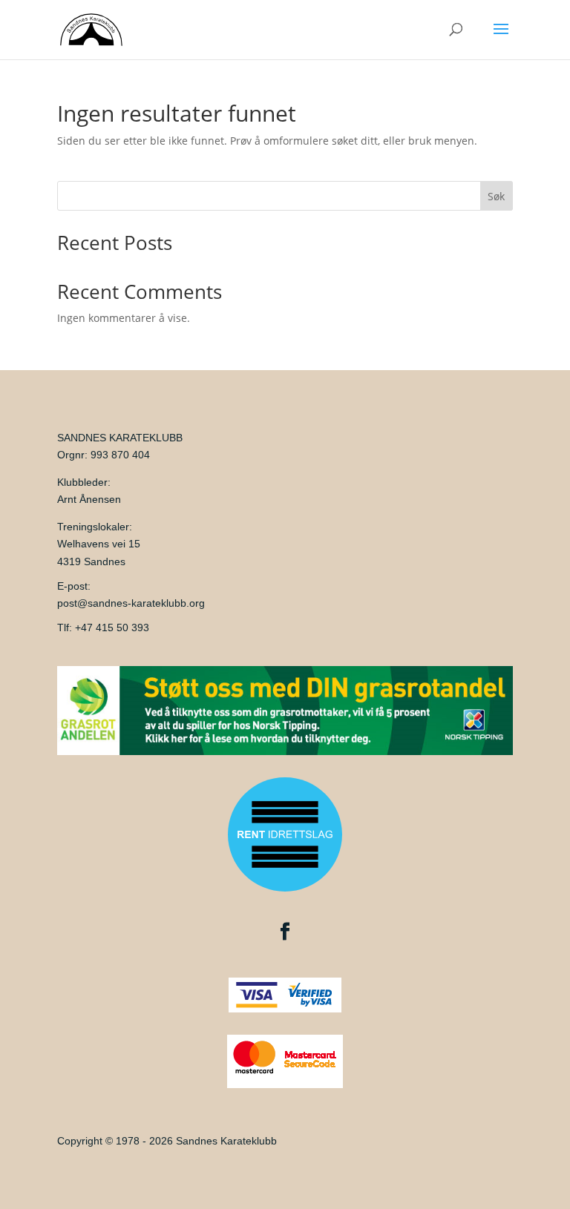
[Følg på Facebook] (285, 931)
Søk (496, 196)
